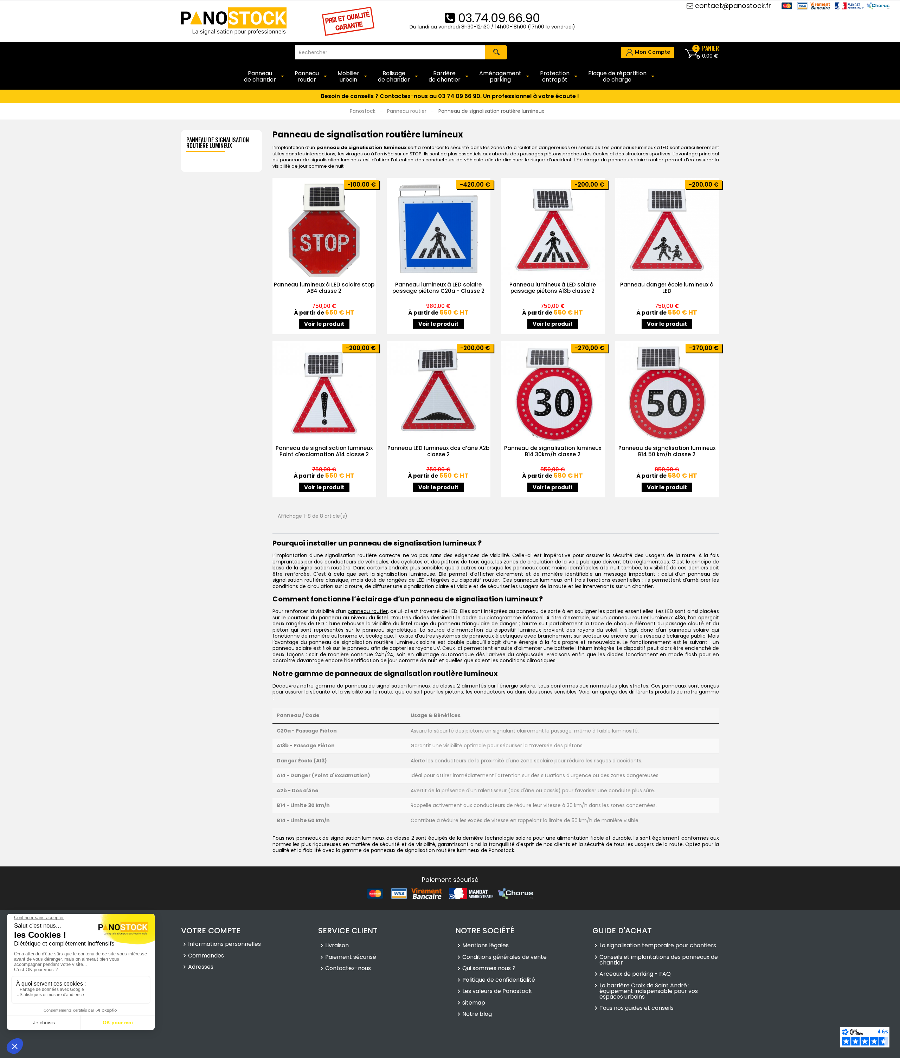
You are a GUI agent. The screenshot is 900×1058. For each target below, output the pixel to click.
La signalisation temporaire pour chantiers (657, 945)
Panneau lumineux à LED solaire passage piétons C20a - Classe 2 (438, 288)
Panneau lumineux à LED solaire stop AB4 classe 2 (324, 288)
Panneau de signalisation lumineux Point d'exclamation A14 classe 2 (324, 451)
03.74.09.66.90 (497, 17)
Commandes (206, 956)
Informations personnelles (224, 944)
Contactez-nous (348, 968)
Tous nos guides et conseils (636, 1008)
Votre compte (210, 930)
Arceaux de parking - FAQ (635, 974)
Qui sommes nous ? (488, 968)
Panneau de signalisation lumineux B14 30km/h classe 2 (552, 451)
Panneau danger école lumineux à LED (667, 288)
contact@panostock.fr (732, 6)
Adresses (200, 967)
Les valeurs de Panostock (497, 991)
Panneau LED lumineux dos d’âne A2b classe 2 (438, 451)
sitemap (473, 1003)
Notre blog (477, 1014)
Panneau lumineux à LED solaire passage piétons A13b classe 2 (552, 288)
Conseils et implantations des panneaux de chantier (658, 960)
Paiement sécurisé (350, 957)
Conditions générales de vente (504, 957)
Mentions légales (485, 945)
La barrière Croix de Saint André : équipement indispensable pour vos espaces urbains (648, 991)
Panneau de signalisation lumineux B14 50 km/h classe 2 (666, 451)
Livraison (337, 945)
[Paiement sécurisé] (450, 893)
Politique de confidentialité (498, 980)
